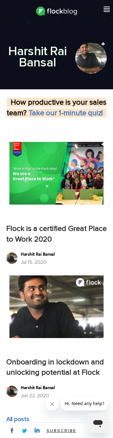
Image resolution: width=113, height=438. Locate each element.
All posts (17, 419)
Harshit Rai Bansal (38, 254)
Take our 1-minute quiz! (68, 112)
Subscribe (61, 430)
